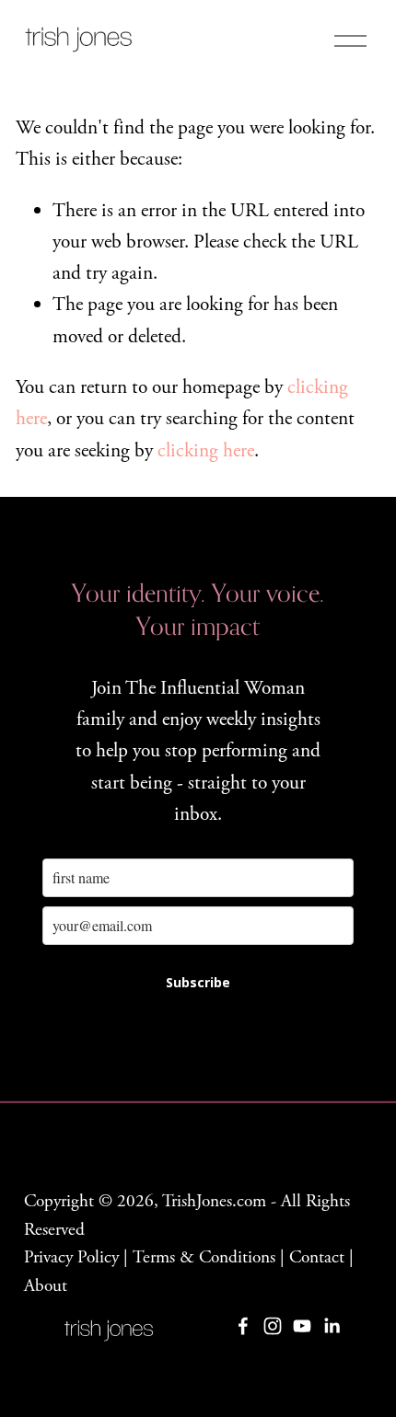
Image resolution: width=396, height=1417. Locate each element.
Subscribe (198, 982)
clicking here (205, 451)
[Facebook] (243, 1326)
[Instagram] (272, 1326)
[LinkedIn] (331, 1326)
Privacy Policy (71, 1257)
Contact (316, 1257)
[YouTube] (302, 1326)
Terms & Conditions (204, 1257)
